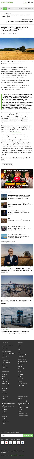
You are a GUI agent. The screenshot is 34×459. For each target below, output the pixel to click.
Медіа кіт (4, 398)
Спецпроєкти (5, 379)
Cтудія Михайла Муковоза (17, 455)
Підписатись (28, 435)
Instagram (4, 416)
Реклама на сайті (6, 401)
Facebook (4, 409)
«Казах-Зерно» (16, 132)
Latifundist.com (23, 396)
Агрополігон (5, 349)
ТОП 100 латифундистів (8, 353)
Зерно (9, 8)
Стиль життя (5, 386)
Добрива (20, 8)
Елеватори (21, 356)
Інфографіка (21, 385)
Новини (20, 342)
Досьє (19, 376)
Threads (4, 423)
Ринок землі (5, 367)
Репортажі (5, 393)
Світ (5, 8)
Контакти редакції (23, 407)
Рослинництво (6, 360)
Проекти (5, 342)
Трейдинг (4, 365)
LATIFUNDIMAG (22, 413)
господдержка (5, 168)
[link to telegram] (2, 442)
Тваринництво (6, 362)
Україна (20, 345)
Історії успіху (5, 383)
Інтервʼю (9, 266)
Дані (19, 372)
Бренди (20, 381)
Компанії (20, 379)
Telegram (4, 414)
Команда (20, 409)
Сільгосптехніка (28, 8)
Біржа (20, 411)
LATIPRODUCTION (23, 415)
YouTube (4, 411)
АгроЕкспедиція (6, 351)
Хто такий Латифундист (24, 401)
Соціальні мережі (8, 407)
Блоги (7, 298)
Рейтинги (4, 381)
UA (25, 2)
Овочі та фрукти (22, 361)
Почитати (5, 372)
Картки (4, 390)
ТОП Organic (5, 356)
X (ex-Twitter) (5, 421)
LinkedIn (4, 418)
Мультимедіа (22, 383)
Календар (20, 374)
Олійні (14, 8)
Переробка (21, 364)
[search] (29, 2)
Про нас (20, 398)
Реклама (5, 396)
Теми (3, 358)
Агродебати (5, 388)
